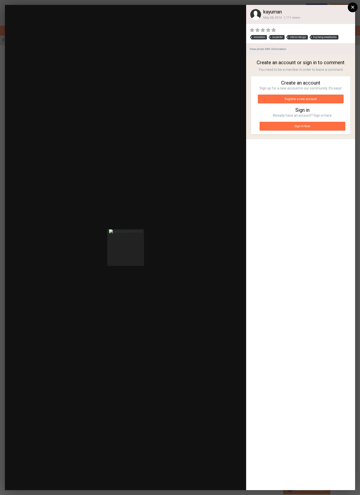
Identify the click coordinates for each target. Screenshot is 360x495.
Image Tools (202, 481)
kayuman (272, 12)
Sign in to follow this (183, 13)
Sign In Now (302, 126)
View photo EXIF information (268, 49)
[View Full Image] (237, 13)
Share (231, 481)
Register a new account (301, 99)
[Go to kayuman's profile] (255, 14)
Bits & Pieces (43, 18)
